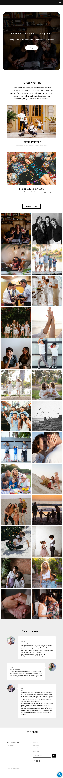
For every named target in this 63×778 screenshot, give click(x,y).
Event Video (36, 748)
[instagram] (37, 761)
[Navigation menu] (60, 2)
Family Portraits (13, 743)
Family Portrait (31, 141)
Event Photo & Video (31, 188)
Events (35, 743)
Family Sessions (10, 745)
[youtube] (40, 761)
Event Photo (36, 745)
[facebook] (34, 761)
